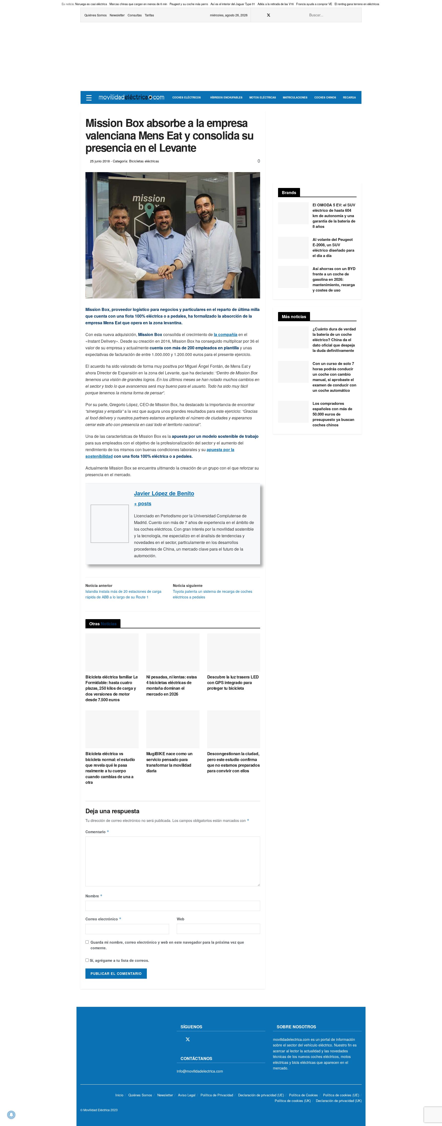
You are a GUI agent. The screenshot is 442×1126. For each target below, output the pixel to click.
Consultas (135, 15)
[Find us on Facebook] (261, 15)
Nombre (94, 895)
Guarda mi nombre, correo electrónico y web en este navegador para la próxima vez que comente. (167, 945)
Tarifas (149, 15)
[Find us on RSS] (281, 15)
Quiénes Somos (95, 15)
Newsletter (117, 15)
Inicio (119, 1094)
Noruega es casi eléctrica (91, 4)
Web (180, 918)
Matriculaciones (295, 97)
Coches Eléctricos (186, 97)
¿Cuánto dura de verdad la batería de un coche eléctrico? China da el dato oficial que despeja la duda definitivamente (334, 339)
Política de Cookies (303, 1094)
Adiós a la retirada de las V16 (276, 4)
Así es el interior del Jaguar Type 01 (233, 4)
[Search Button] (355, 15)
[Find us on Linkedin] (223, 1039)
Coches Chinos (325, 97)
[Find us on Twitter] (268, 15)
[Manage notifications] (11, 1115)
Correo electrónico (103, 918)
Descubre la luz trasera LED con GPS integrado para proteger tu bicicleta (233, 682)
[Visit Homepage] (131, 97)
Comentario (97, 831)
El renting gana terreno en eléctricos (357, 4)
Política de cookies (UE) (341, 1094)
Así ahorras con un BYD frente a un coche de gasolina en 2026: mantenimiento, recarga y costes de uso (334, 279)
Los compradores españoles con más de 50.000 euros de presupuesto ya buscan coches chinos (333, 414)
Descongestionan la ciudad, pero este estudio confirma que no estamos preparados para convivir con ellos (233, 762)
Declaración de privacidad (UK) (339, 1100)
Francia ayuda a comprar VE (314, 4)
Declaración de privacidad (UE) (261, 1094)
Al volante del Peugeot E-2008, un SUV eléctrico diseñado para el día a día (333, 247)
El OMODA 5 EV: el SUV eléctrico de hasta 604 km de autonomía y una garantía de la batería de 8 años (334, 215)
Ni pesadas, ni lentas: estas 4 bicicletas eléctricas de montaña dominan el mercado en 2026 (171, 685)
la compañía (225, 334)
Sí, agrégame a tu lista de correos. (119, 960)
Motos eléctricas (262, 97)
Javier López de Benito (164, 493)
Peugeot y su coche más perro (189, 4)
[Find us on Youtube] (288, 15)
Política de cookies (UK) (293, 1100)
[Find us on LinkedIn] (294, 15)
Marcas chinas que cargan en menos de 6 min (138, 4)
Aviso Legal (186, 1094)
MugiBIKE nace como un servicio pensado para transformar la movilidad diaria (169, 762)
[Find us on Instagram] (275, 15)
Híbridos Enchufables (226, 97)
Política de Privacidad (217, 1094)
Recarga (349, 97)
